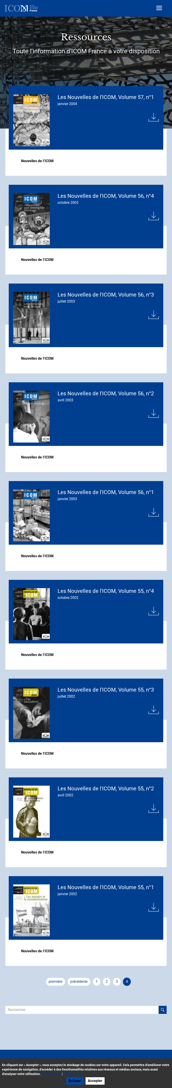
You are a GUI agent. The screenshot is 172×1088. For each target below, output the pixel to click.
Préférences (72, 1074)
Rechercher (163, 1010)
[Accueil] (21, 8)
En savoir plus (51, 1074)
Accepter (95, 1081)
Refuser (75, 1081)
